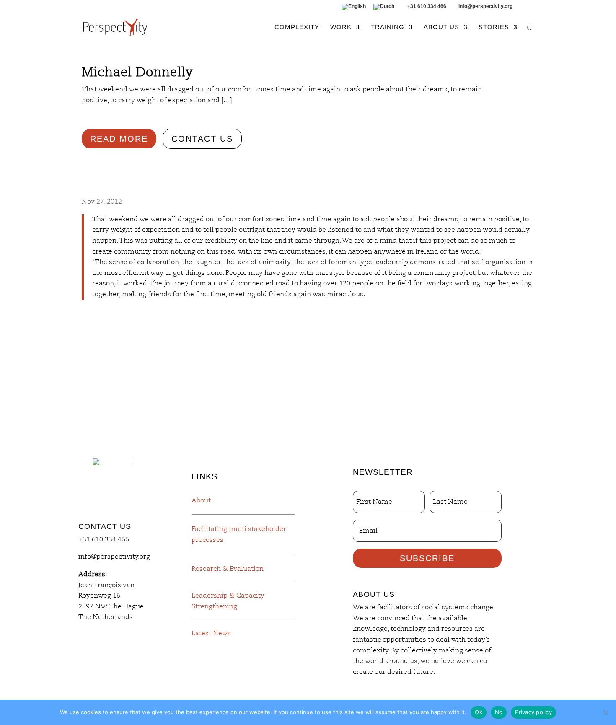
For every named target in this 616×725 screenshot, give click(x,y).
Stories (494, 27)
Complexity (296, 27)
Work (341, 27)
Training (387, 27)
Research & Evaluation (228, 568)
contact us (202, 138)
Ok (478, 712)
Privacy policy (533, 712)
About (201, 500)
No (499, 712)
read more (119, 138)
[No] (605, 712)
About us (441, 27)
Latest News (211, 633)
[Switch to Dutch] (383, 9)
